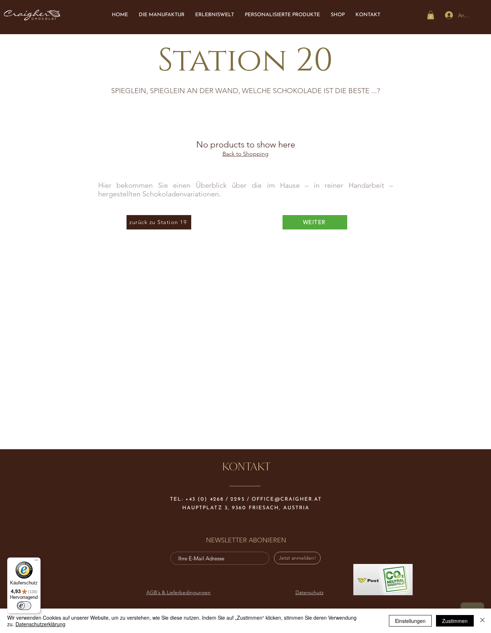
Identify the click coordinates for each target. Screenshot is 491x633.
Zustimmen (455, 620)
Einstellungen (410, 620)
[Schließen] (482, 620)
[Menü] (36, 561)
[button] (430, 15)
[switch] (24, 605)
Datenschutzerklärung (40, 624)
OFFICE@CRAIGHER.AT (287, 499)
